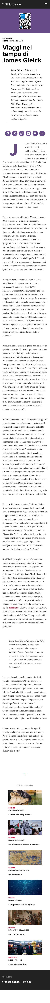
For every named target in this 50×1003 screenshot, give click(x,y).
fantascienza (12, 981)
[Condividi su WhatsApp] (21, 133)
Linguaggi (12, 958)
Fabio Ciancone (15, 960)
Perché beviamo (16, 934)
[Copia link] (42, 133)
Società (11, 838)
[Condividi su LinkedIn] (28, 133)
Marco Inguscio (15, 900)
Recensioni (7, 38)
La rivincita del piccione (20, 814)
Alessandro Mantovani (18, 870)
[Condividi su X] (14, 133)
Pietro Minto (8, 41)
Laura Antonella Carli (18, 930)
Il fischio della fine (17, 964)
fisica (28, 981)
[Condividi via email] (35, 133)
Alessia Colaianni (16, 810)
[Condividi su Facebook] (8, 133)
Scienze (11, 808)
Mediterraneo (15, 874)
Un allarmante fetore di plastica (24, 844)
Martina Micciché (16, 840)
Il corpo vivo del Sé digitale (21, 904)
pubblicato (13, 607)
